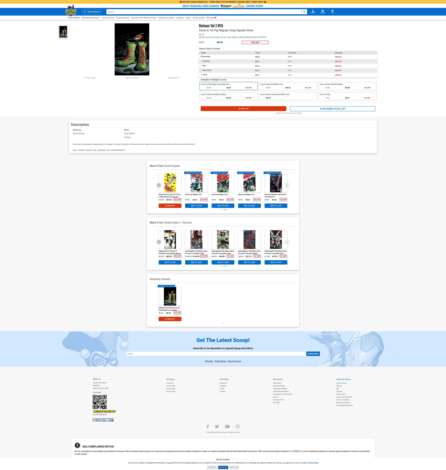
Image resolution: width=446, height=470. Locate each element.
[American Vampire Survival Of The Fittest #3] (276, 182)
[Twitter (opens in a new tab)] (217, 427)
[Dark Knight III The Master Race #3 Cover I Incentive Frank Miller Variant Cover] (196, 239)
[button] (92, 11)
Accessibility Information (344, 405)
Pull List (275, 397)
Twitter (222, 388)
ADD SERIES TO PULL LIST (333, 109)
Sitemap (339, 386)
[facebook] (208, 427)
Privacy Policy (340, 394)
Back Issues (234, 361)
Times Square (170, 388)
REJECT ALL (234, 467)
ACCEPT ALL (223, 467)
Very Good (207, 70)
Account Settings (279, 386)
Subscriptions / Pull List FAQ (282, 394)
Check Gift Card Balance (281, 391)
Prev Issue (91, 78)
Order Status (277, 383)
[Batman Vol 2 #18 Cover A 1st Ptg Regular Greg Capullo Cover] (170, 296)
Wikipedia (96, 385)
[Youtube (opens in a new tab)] (227, 427)
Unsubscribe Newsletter (344, 397)
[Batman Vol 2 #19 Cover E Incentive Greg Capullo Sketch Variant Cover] (170, 239)
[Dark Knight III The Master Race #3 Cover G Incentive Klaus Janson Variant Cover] (249, 239)
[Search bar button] (304, 11)
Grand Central (170, 386)
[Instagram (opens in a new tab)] (237, 427)
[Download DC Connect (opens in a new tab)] (107, 420)
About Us (96, 379)
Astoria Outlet (170, 391)
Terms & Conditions (342, 400)
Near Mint (206, 57)
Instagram (223, 386)
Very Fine (206, 61)
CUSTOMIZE (212, 467)
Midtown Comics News (101, 388)
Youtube (222, 391)
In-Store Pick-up (341, 383)
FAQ (337, 388)
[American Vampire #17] (249, 182)
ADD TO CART (196, 206)
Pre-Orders (276, 402)
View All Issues (131, 78)
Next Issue (173, 78)
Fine (204, 66)
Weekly (209, 361)
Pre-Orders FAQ (278, 400)
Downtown (169, 383)
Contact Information (99, 383)
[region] (159, 185)
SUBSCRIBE (313, 354)
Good (205, 75)
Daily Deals (220, 361)
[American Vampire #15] (196, 182)
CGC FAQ (339, 391)
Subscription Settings (280, 388)
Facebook (223, 383)
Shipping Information (343, 402)
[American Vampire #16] (223, 182)
